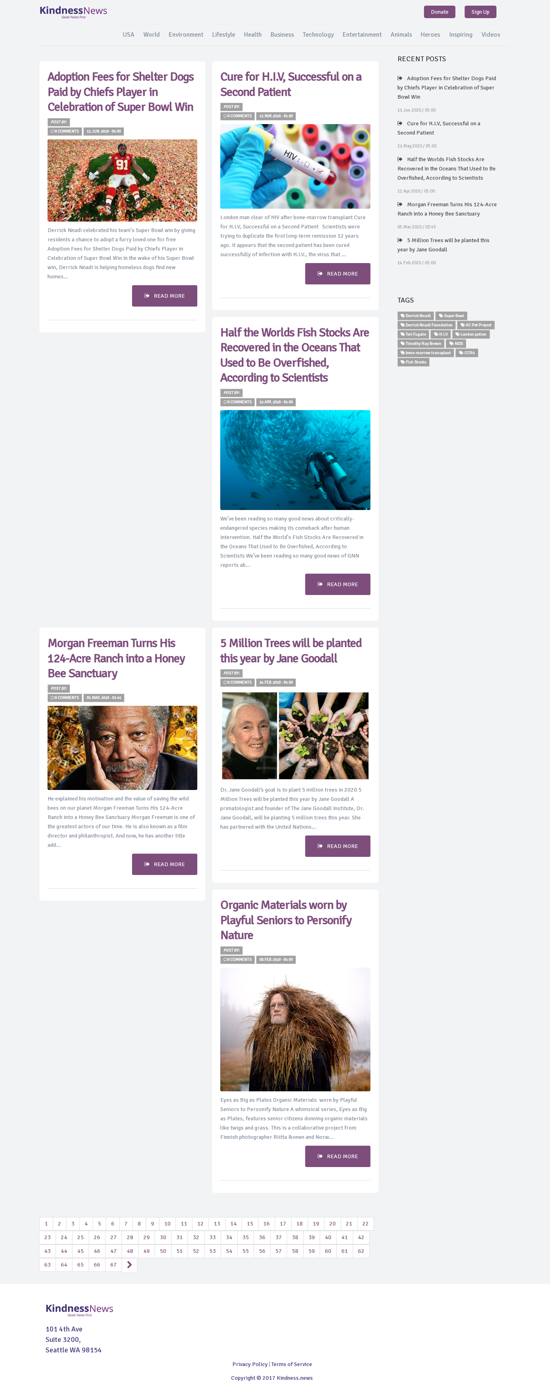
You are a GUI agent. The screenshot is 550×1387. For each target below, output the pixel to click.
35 (245, 1237)
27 (113, 1237)
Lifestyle (223, 35)
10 (167, 1223)
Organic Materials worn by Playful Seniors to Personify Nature (286, 920)
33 (212, 1237)
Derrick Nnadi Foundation (429, 325)
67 (113, 1264)
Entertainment (362, 35)
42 (361, 1237)
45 (80, 1251)
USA (128, 35)
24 (64, 1237)
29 (146, 1237)
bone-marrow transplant (428, 352)
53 (212, 1251)
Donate (440, 11)
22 (365, 1223)
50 (163, 1251)
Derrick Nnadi (418, 315)
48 (130, 1251)
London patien (473, 334)
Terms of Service (291, 1364)
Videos (491, 35)
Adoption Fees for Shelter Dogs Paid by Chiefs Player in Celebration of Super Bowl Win (121, 91)
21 (349, 1223)
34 (229, 1237)
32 (196, 1237)
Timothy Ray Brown (423, 343)
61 (344, 1251)
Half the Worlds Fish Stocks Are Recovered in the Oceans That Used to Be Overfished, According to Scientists (294, 355)
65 (80, 1264)
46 (97, 1251)
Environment (186, 35)
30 (163, 1237)
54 (229, 1251)
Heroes (430, 35)
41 (344, 1237)
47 (113, 1251)
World (151, 35)
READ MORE (169, 295)
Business (282, 35)
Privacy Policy (250, 1364)
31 (179, 1237)
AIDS (458, 343)
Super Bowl (453, 315)
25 (80, 1237)
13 (217, 1223)
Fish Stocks (415, 362)
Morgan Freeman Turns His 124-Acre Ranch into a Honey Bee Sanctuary (116, 658)
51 (179, 1251)
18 (299, 1223)
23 (47, 1237)
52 (196, 1251)
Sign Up (480, 11)
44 (64, 1251)
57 (278, 1251)
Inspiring (461, 35)
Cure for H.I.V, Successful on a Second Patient (438, 128)
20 (332, 1223)
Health (253, 35)
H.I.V (443, 334)
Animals (401, 35)
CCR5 (469, 352)
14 (233, 1223)
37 (278, 1237)
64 (64, 1264)
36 (262, 1237)
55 (245, 1251)
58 (295, 1251)
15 (250, 1223)
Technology (318, 35)
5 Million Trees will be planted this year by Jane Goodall (291, 651)
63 (47, 1264)
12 (200, 1223)
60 (328, 1251)
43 (47, 1251)
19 (316, 1223)
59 (311, 1251)
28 (130, 1237)
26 (97, 1237)
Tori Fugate (415, 334)
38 (295, 1237)
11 (184, 1223)
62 (361, 1251)
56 (262, 1251)
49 (146, 1251)
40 (328, 1237)
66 (97, 1264)
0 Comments (67, 131)
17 (283, 1223)
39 (311, 1237)
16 (266, 1223)
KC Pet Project (478, 325)
